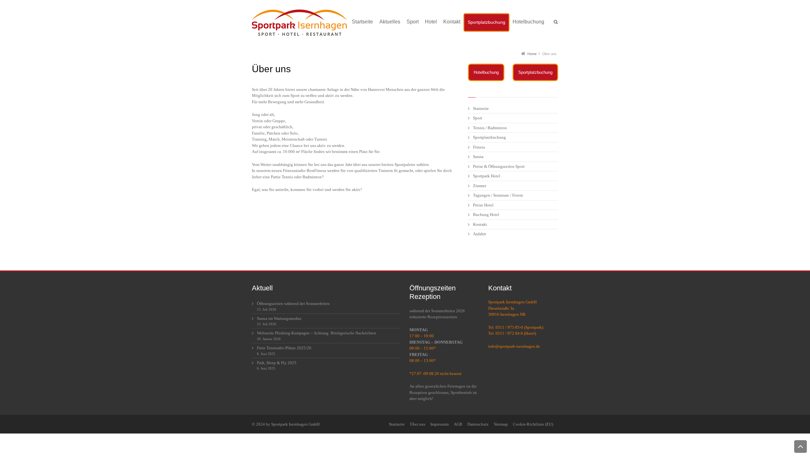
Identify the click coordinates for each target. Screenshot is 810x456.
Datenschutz (478, 424)
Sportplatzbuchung (535, 72)
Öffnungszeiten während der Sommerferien (293, 303)
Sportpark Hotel (486, 176)
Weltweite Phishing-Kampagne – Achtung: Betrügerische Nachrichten (316, 333)
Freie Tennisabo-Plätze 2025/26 (284, 347)
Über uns (417, 424)
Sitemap (501, 424)
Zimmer (479, 185)
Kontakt (480, 224)
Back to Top (800, 446)
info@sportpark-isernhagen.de (514, 346)
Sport (477, 118)
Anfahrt (479, 233)
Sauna (478, 156)
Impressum (439, 424)
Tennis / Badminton (490, 127)
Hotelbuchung (486, 72)
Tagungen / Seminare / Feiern (498, 195)
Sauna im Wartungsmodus (279, 318)
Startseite (481, 108)
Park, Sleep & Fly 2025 (276, 362)
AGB (458, 424)
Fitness (479, 147)
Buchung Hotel (486, 214)
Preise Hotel (483, 205)
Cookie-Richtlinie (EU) (533, 424)
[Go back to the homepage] (299, 23)
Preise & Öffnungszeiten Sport (499, 166)
